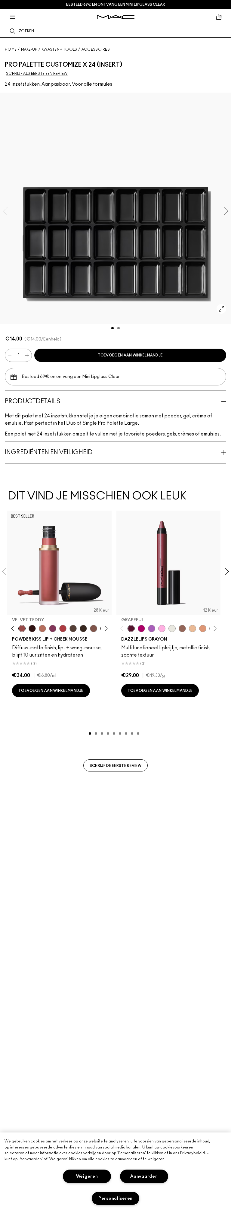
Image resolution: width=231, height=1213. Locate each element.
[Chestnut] (83, 628)
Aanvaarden (144, 1176)
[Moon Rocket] (192, 628)
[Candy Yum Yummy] (141, 628)
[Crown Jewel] (172, 628)
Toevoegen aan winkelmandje (130, 355)
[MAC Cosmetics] (116, 17)
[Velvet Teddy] (22, 628)
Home (11, 49)
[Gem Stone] (182, 628)
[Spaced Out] (162, 628)
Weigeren (87, 1176)
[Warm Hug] (42, 628)
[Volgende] (104, 628)
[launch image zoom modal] (221, 309)
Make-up (29, 49)
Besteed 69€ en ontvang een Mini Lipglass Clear (115, 4)
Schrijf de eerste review (115, 766)
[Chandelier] (203, 628)
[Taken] (93, 628)
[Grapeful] (131, 628)
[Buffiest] (73, 628)
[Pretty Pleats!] (32, 628)
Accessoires (96, 49)
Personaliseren (115, 1198)
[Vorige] (14, 628)
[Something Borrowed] (53, 628)
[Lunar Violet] (152, 628)
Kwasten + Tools (59, 49)
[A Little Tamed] (63, 628)
